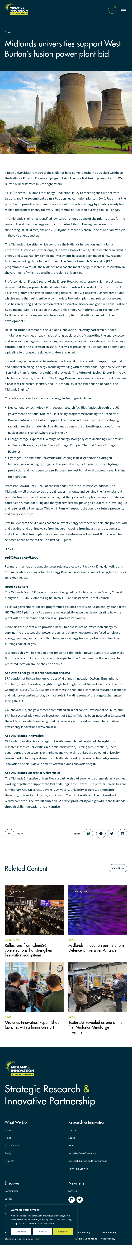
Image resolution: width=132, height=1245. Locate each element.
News (8, 32)
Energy (72, 1130)
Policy (8, 1153)
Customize (21, 1231)
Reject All (42, 1231)
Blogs (8, 940)
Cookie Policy (108, 1232)
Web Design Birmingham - (22, 1238)
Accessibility (108, 1238)
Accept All (63, 1231)
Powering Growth (78, 1169)
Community (11, 1191)
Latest (8, 1199)
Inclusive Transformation (82, 1153)
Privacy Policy (82, 1232)
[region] (41, 1222)
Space (71, 1138)
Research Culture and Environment (87, 1161)
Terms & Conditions (86, 1238)
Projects (9, 1161)
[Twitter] (79, 1199)
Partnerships (12, 1145)
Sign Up (72, 1191)
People (9, 1130)
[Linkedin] (71, 1199)
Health (72, 1145)
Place (8, 1138)
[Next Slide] (9, 833)
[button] (123, 10)
